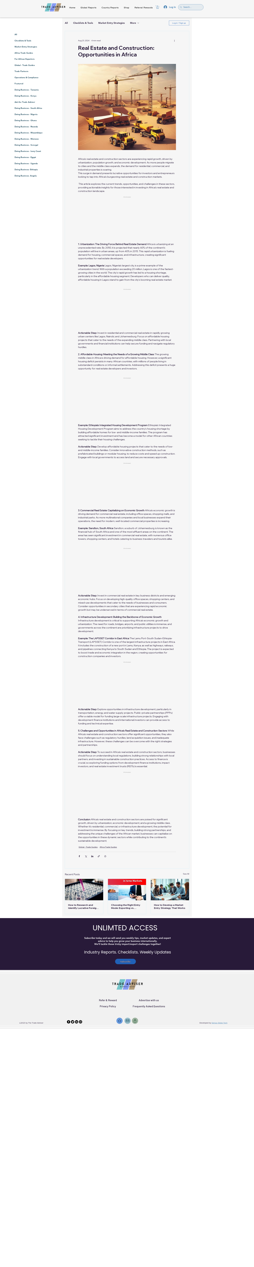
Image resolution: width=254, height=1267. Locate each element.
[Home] (119, 1021)
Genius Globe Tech (219, 1023)
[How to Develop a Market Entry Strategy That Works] (170, 889)
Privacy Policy (108, 1006)
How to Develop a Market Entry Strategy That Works (169, 906)
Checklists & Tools (83, 22)
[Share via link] (98, 856)
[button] (158, 7)
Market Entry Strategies (111, 22)
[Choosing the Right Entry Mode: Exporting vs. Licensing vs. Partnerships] (127, 889)
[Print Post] (105, 856)
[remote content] (127, 215)
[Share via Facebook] (79, 856)
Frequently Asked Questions (149, 1006)
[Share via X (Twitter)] (86, 856)
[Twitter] (72, 1021)
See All (186, 874)
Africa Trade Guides (108, 847)
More (133, 22)
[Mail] (127, 1021)
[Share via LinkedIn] (92, 856)
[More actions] (174, 40)
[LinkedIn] (76, 1021)
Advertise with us (149, 1000)
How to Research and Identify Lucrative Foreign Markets (83, 906)
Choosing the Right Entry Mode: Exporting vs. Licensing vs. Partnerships (126, 906)
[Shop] (135, 1021)
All (66, 22)
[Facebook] (68, 1021)
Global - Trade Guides (88, 847)
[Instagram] (80, 1021)
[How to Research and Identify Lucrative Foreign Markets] (84, 889)
